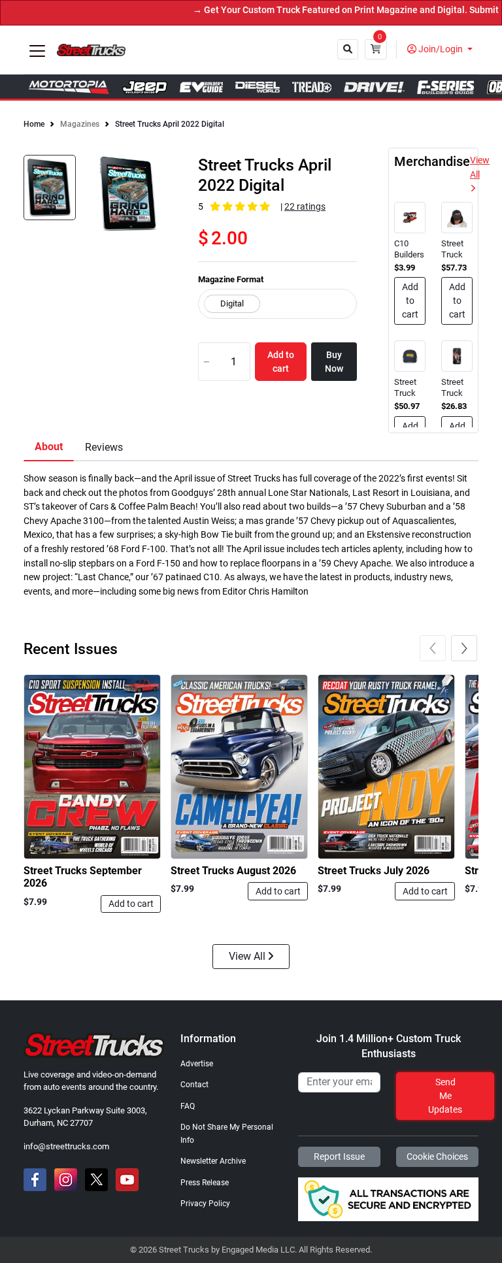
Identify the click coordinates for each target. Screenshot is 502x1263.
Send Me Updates (445, 1096)
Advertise (196, 1063)
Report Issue (339, 1156)
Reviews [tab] (104, 447)
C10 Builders (409, 248)
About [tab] (49, 446)
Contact (194, 1084)
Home (34, 124)
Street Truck (452, 248)
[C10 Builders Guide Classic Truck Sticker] (410, 217)
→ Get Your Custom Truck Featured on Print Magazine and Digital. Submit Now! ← (321, 10)
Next (464, 648)
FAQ (187, 1106)
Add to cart (131, 903)
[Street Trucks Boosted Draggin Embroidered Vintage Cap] (457, 217)
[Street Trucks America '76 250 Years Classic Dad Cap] (410, 355)
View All (480, 167)
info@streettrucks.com (66, 1146)
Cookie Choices (437, 1156)
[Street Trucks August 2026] (239, 767)
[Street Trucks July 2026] (386, 767)
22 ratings (305, 206)
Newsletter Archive (213, 1161)
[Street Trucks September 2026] (92, 767)
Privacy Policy (205, 1203)
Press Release (204, 1182)
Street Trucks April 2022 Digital (169, 124)
